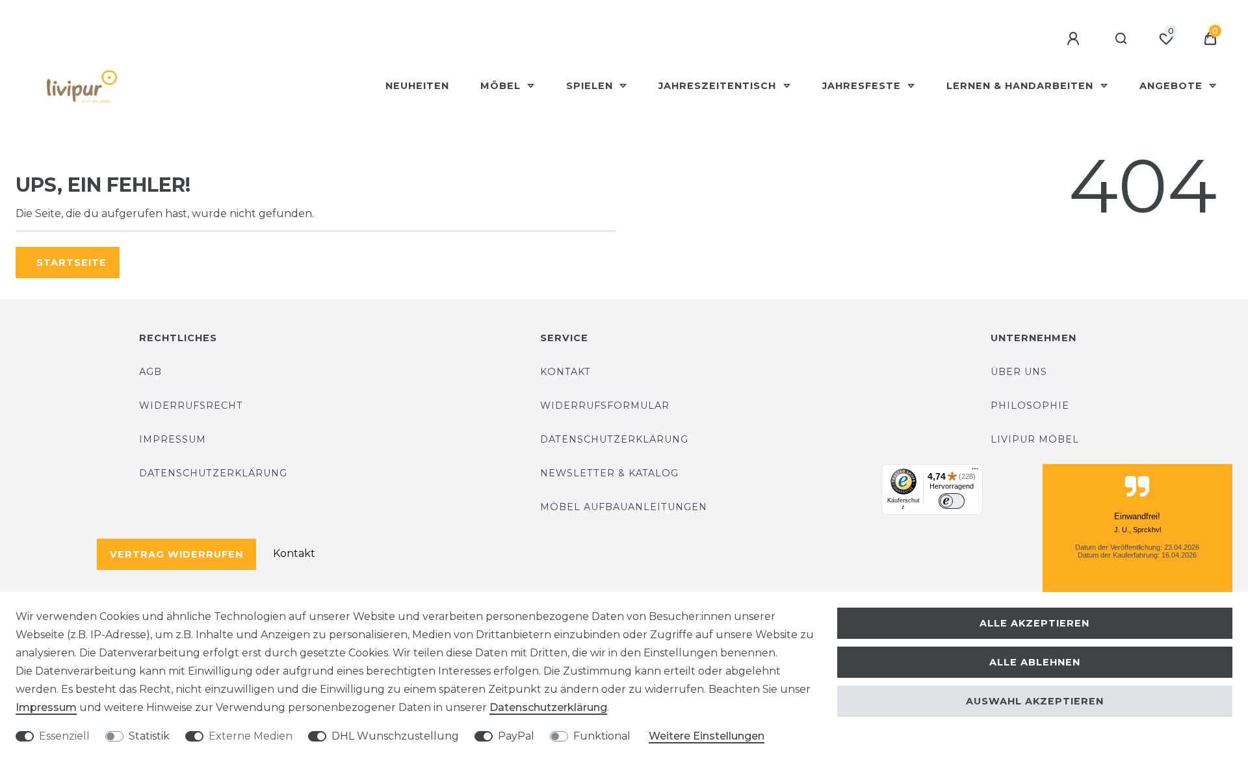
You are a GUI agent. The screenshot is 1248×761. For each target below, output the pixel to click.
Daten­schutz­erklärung (548, 707)
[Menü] (975, 472)
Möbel (502, 86)
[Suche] (1121, 39)
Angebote (1172, 86)
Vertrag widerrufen (176, 554)
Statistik (149, 736)
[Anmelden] (1075, 39)
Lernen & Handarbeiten (1021, 86)
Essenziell (64, 736)
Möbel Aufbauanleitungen (623, 507)
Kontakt (294, 553)
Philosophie (1030, 405)
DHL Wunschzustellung (395, 736)
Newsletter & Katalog (609, 473)
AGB (150, 372)
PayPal (516, 736)
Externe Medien (250, 736)
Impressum (172, 439)
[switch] (952, 501)
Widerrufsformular (605, 405)
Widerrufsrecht (191, 405)
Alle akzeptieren (1034, 623)
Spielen (591, 86)
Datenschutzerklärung (213, 473)
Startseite (71, 262)
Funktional (601, 736)
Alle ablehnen (1034, 662)
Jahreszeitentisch (718, 86)
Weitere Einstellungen (706, 736)
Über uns (1019, 372)
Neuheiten (417, 86)
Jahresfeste (863, 86)
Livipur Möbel (1035, 439)
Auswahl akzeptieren (1035, 701)
